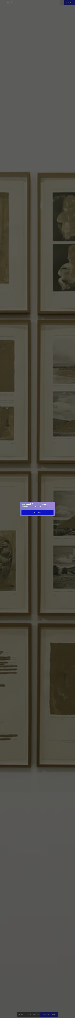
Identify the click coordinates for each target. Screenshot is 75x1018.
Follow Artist (37, 512)
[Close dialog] (53, 504)
